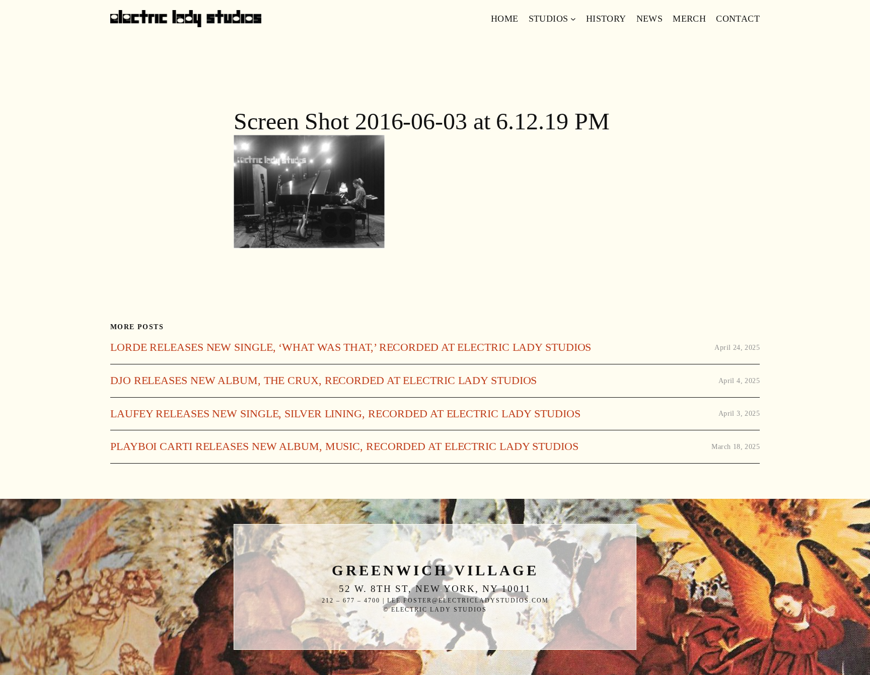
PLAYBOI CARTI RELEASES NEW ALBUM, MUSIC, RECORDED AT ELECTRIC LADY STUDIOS (344, 446)
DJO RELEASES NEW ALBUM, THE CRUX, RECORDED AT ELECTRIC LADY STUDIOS (323, 380)
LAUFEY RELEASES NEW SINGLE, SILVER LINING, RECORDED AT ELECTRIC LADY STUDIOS (345, 414)
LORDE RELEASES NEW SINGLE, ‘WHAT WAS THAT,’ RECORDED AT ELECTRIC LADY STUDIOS (350, 347)
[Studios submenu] (573, 19)
